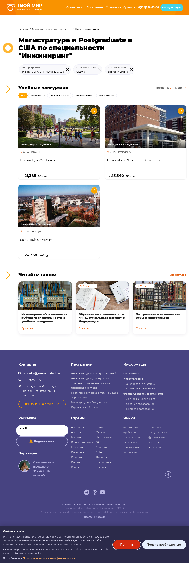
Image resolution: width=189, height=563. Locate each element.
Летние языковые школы (141, 398)
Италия (75, 461)
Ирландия (77, 452)
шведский (154, 442)
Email (23, 428)
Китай (99, 427)
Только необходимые (164, 544)
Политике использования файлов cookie (49, 558)
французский (156, 437)
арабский (129, 432)
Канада (75, 466)
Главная (23, 29)
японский (154, 447)
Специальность (117, 67)
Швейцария (103, 461)
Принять (127, 544)
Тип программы (31, 67)
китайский (130, 452)
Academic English (60, 95)
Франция (102, 456)
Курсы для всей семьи (84, 407)
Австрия (76, 432)
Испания (76, 456)
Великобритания (82, 442)
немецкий (154, 427)
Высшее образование (140, 408)
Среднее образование (140, 403)
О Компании (131, 373)
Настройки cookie (94, 517)
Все (23, 95)
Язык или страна (86, 67)
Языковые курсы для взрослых (90, 378)
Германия (77, 447)
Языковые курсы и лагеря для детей (93, 373)
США (76, 29)
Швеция (101, 466)
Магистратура (38, 95)
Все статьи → (177, 275)
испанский (130, 442)
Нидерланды (104, 437)
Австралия (78, 427)
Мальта (100, 432)
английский (131, 427)
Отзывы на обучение (43, 404)
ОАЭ (98, 442)
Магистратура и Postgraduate (50, 29)
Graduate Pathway (84, 95)
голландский (131, 437)
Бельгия (76, 437)
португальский (157, 432)
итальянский (131, 447)
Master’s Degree (106, 95)
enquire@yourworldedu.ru (42, 373)
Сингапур (102, 447)
